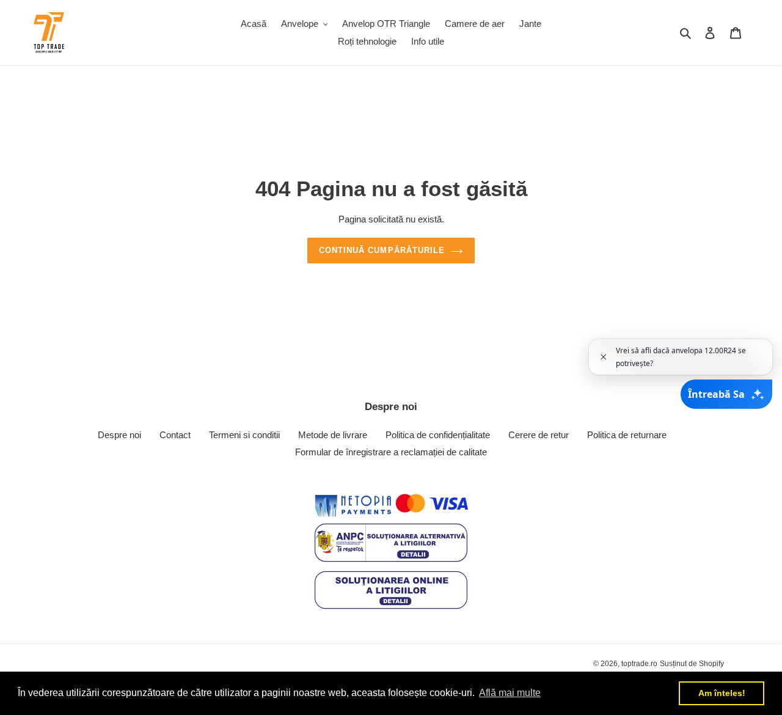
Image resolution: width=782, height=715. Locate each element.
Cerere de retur (538, 435)
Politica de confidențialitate (438, 435)
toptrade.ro (639, 663)
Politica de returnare (627, 435)
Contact (175, 435)
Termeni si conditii (244, 435)
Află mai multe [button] (510, 693)
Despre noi (119, 435)
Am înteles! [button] (721, 693)
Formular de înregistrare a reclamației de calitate (391, 452)
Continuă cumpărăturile (382, 250)
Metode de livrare (332, 435)
